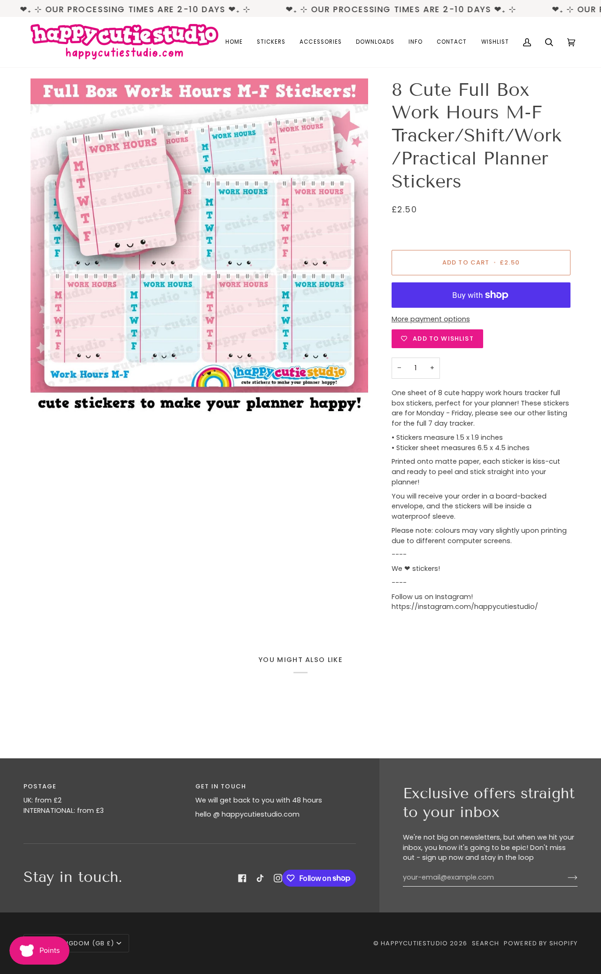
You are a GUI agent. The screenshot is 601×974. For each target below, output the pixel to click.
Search (485, 943)
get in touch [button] (220, 786)
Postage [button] (39, 786)
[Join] (565, 877)
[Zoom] (199, 247)
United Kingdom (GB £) (73, 943)
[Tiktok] (260, 878)
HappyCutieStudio (414, 943)
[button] (271, 42)
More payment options (431, 319)
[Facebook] (242, 878)
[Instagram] (278, 878)
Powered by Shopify (541, 943)
